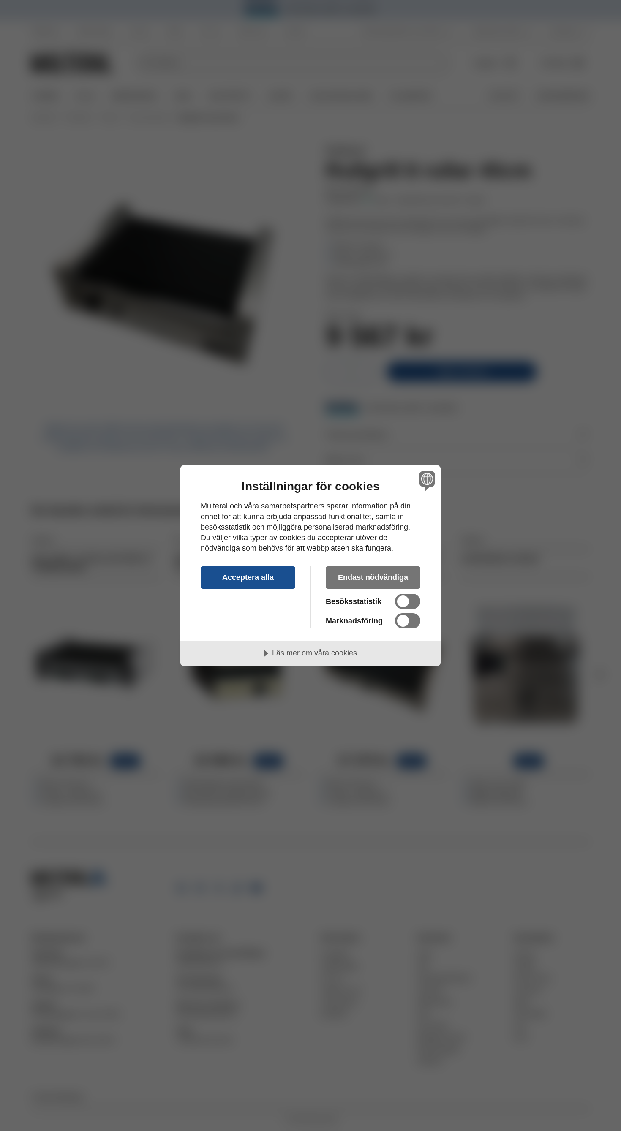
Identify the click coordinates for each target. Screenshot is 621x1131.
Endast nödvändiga (373, 577)
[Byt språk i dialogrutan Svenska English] (425, 480)
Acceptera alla (248, 577)
